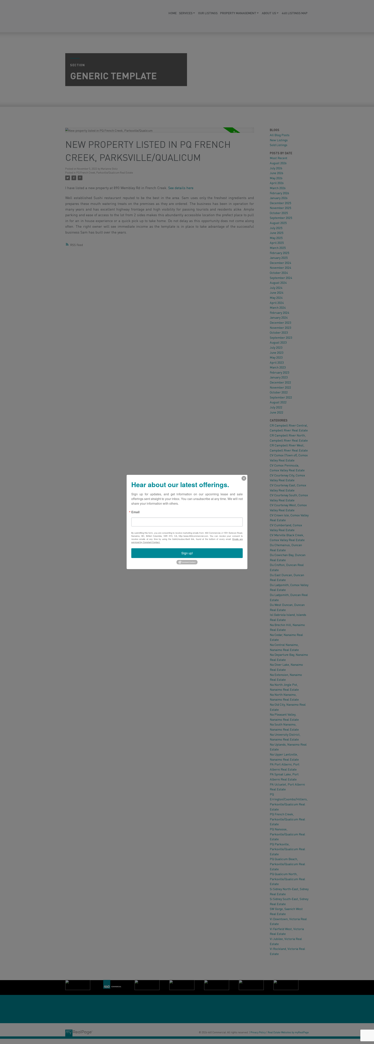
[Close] (244, 478)
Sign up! (187, 553)
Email (135, 512)
